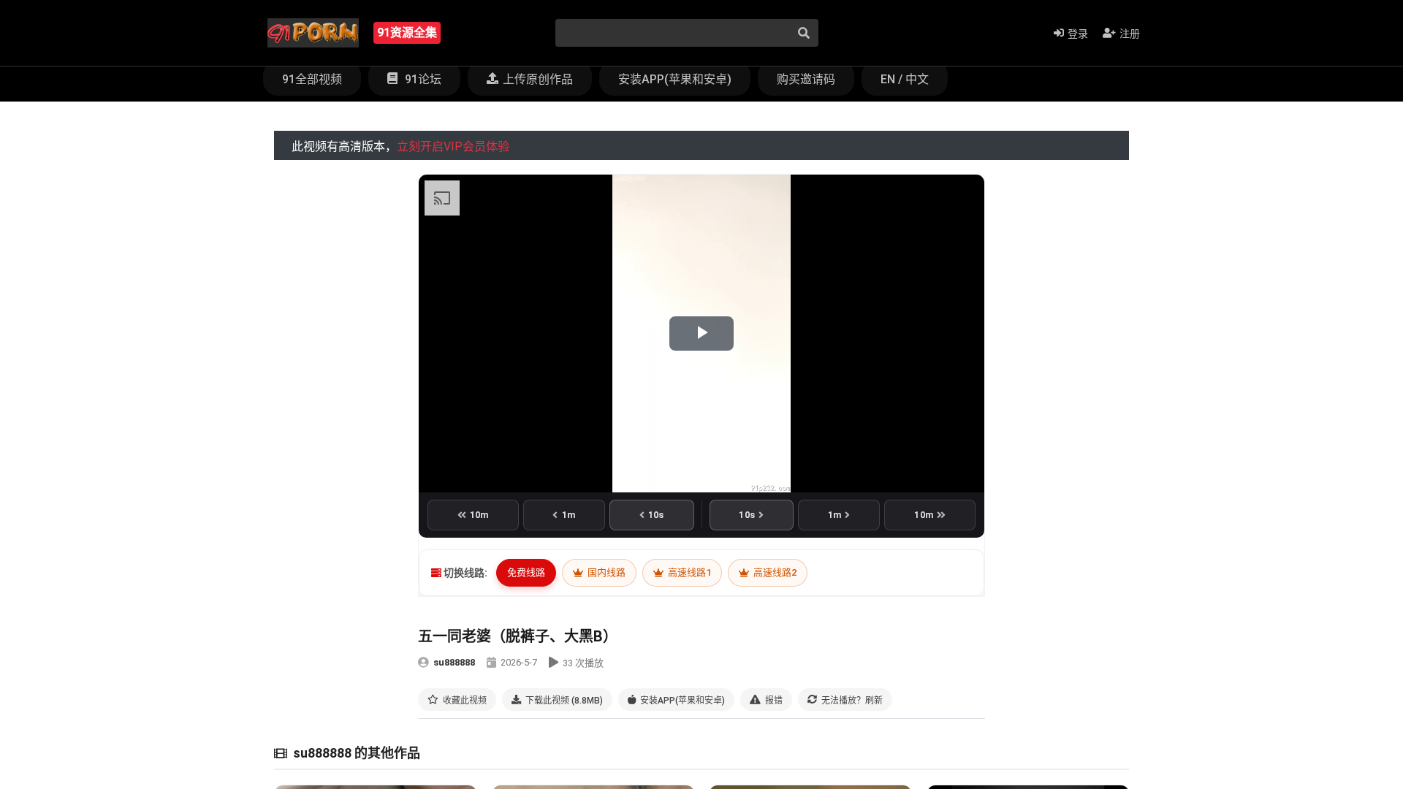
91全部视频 (312, 79)
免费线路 (526, 572)
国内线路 (605, 572)
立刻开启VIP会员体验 (453, 146)
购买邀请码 (806, 79)
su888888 (454, 662)
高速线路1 (688, 572)
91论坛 (421, 79)
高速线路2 (773, 572)
